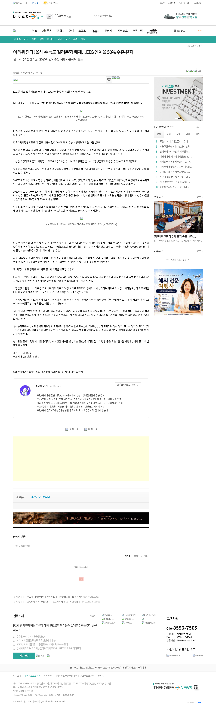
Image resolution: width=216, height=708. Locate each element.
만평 (198, 134)
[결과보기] (41, 655)
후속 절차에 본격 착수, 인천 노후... (175, 172)
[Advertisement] (81, 458)
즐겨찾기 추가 (21, 3)
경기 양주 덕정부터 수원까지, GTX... (175, 161)
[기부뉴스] (127, 623)
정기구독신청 (183, 3)
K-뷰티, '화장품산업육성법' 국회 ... (175, 177)
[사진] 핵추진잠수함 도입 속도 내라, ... (175, 236)
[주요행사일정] (149, 623)
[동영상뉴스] (128, 619)
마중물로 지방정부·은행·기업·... (174, 187)
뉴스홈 (192, 46)
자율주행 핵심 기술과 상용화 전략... (175, 146)
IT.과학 (50, 39)
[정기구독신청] (173, 655)
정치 (34, 39)
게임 (83, 39)
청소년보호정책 (87, 676)
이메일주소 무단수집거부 (66, 676)
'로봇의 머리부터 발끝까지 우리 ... (174, 141)
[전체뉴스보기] (109, 623)
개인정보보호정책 (32, 676)
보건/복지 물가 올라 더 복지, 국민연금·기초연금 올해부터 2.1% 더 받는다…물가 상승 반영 (79, 399)
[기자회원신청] (132, 615)
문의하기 (101, 676)
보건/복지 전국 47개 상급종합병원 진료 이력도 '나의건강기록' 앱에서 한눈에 (72, 410)
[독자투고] (107, 615)
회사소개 (17, 676)
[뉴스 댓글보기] (143, 619)
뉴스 (199, 46)
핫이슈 (17, 39)
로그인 (162, 3)
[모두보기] (48, 655)
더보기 (198, 127)
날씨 (75, 39)
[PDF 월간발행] (149, 615)
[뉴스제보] (198, 655)
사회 (26, 39)
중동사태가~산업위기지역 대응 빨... (175, 167)
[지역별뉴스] (108, 619)
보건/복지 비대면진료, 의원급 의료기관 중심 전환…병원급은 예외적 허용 (71, 406)
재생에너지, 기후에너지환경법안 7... (176, 156)
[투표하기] (24, 656)
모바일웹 (197, 3)
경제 (42, 39)
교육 (67, 39)
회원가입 (171, 3)
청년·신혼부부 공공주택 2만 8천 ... (175, 182)
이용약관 (47, 676)
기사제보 (34, 3)
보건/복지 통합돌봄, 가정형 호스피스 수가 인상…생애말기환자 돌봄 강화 (71, 395)
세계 (59, 39)
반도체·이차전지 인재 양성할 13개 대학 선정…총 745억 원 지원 (63, 597)
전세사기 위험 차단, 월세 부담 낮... (175, 151)
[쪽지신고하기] (200, 71)
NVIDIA (181, 31)
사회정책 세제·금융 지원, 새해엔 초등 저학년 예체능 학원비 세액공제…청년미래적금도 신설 (80, 403)
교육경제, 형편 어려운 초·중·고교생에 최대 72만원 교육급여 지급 (63, 602)
